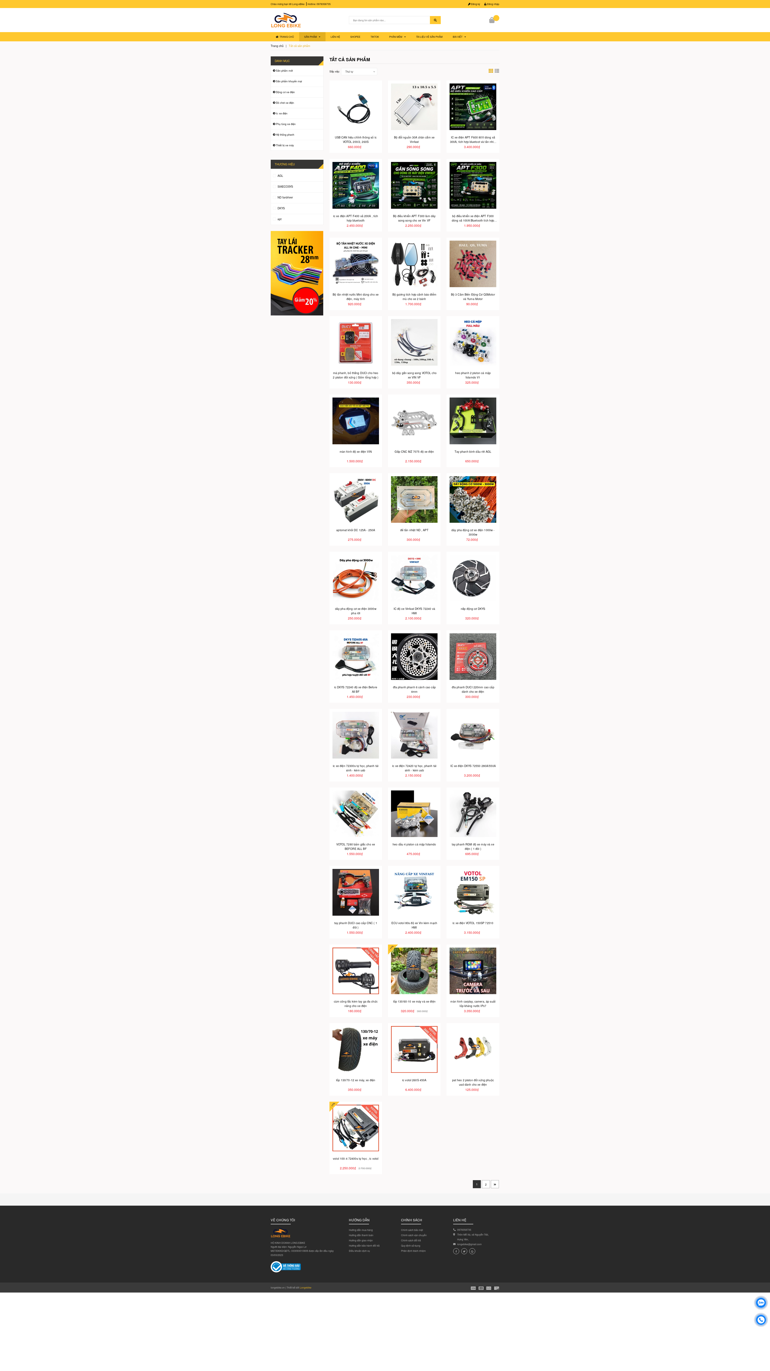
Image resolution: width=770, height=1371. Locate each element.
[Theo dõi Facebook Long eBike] (456, 1251)
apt (279, 219)
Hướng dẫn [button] (359, 1220)
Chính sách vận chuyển (414, 1235)
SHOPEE (355, 36)
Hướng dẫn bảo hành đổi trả (364, 1245)
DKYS (281, 208)
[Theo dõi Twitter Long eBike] (464, 1251)
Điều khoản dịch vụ (359, 1250)
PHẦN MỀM (395, 36)
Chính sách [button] (411, 1220)
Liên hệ (335, 36)
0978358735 (324, 4)
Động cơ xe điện (285, 92)
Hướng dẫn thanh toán (361, 1235)
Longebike (305, 1287)
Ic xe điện (281, 113)
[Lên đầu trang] (764, 1351)
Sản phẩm (310, 36)
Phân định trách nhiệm (413, 1250)
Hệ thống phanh (285, 134)
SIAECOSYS (285, 186)
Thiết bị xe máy (285, 145)
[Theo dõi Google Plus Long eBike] (472, 1251)
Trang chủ (287, 36)
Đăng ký (475, 4)
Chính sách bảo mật (412, 1230)
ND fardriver (285, 197)
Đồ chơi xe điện (285, 103)
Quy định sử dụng (410, 1245)
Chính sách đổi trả (411, 1240)
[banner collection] (297, 273)
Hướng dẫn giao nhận (361, 1240)
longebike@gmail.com (469, 1244)
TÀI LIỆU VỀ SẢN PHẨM (429, 36)
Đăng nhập (492, 4)
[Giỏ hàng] (492, 20)
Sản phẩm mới (284, 70)
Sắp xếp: (334, 71)
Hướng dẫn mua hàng (361, 1230)
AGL (280, 176)
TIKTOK (375, 36)
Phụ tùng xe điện (286, 124)
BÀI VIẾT (457, 36)
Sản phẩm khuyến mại (289, 81)
